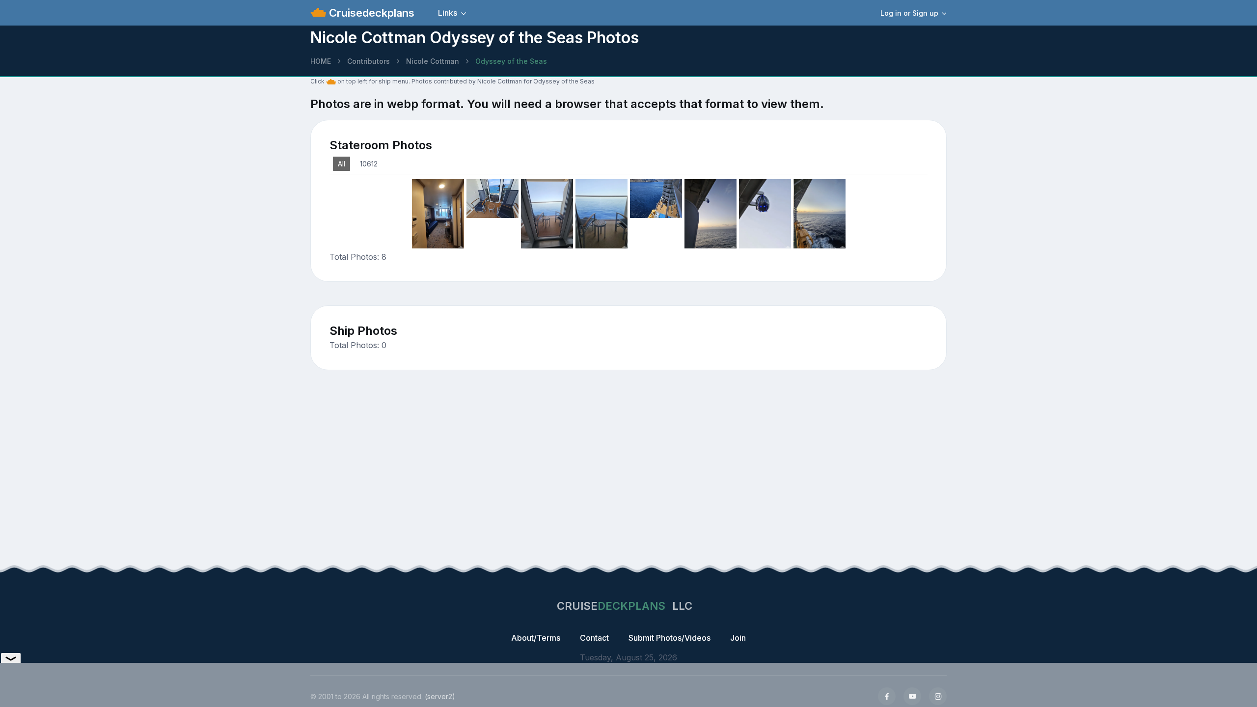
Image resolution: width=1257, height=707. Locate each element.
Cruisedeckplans (370, 12)
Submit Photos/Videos (669, 638)
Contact (594, 638)
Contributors (368, 61)
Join (738, 638)
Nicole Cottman (432, 61)
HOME (320, 61)
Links (447, 13)
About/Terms (535, 638)
